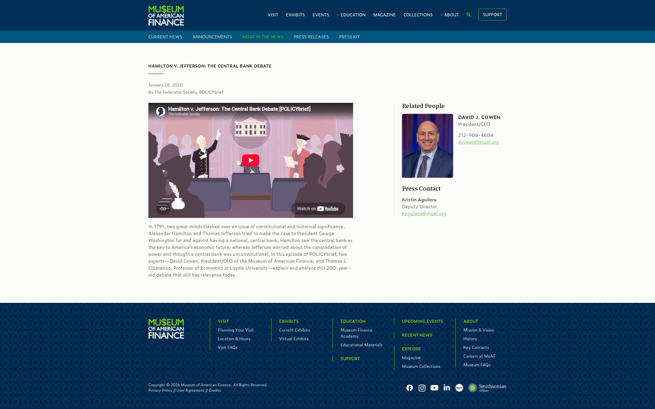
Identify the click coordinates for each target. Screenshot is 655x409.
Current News (165, 37)
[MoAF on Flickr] (459, 388)
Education (353, 15)
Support (492, 14)
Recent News (417, 335)
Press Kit (349, 37)
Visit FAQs (227, 347)
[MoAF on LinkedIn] (446, 387)
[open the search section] (469, 15)
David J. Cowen (479, 117)
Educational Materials (362, 345)
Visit (273, 15)
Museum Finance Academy (356, 333)
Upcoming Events (422, 321)
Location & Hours (234, 338)
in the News (262, 37)
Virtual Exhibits (294, 338)
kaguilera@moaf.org (424, 213)
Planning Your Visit (236, 330)
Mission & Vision (478, 330)
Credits (215, 390)
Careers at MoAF (479, 356)
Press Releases (311, 37)
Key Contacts (476, 347)
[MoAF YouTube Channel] (434, 388)
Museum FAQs (476, 365)
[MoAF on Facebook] (409, 388)
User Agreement (190, 390)
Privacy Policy (160, 390)
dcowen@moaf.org (478, 142)
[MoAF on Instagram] (422, 388)
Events (321, 15)
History (470, 338)
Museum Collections (421, 366)
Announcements (212, 37)
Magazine (384, 15)
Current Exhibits (294, 330)
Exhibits (295, 15)
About (451, 15)
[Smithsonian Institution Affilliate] (487, 388)
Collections (418, 15)
